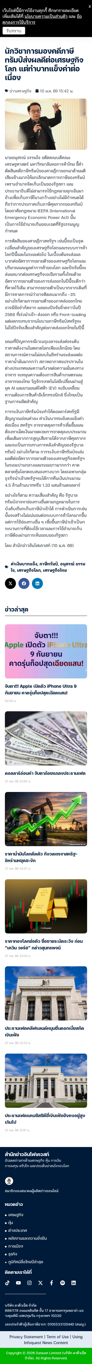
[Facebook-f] (51, 1282)
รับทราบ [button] (13, 30)
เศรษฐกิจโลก (29, 570)
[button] (10, 583)
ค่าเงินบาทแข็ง (24, 563)
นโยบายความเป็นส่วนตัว (46, 16)
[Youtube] (18, 1282)
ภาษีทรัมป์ (48, 563)
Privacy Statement (26, 1336)
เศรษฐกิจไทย (55, 570)
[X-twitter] (40, 1282)
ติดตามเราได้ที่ (18, 1273)
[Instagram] (29, 1282)
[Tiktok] (7, 1282)
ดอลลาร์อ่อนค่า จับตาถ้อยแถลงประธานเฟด (45, 774)
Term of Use (58, 1336)
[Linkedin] (73, 1282)
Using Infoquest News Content (53, 1339)
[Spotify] (62, 1282)
